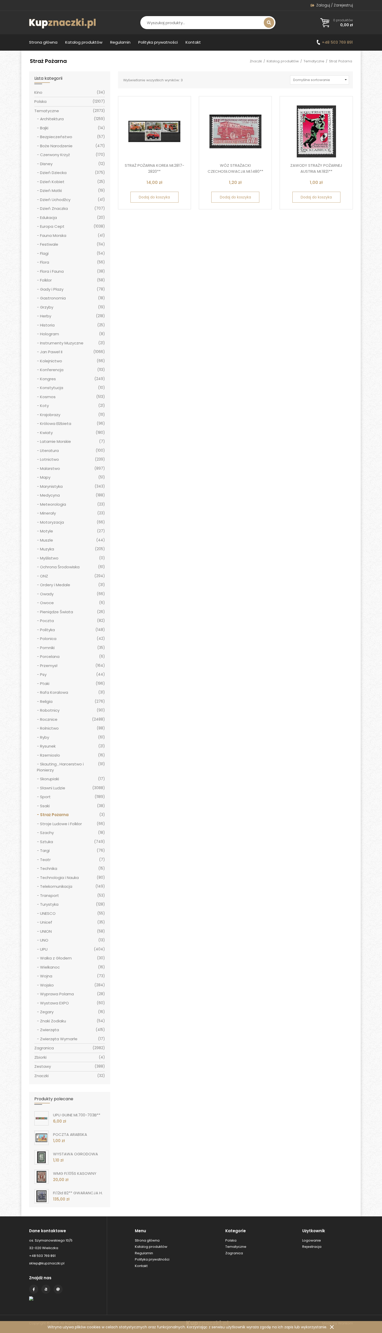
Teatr (45, 859)
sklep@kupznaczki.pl (46, 1263)
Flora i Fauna (52, 271)
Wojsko (47, 985)
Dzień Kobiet (52, 181)
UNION (46, 931)
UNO (44, 940)
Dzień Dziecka (53, 172)
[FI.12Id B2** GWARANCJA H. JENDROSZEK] (41, 1196)
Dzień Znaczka (54, 208)
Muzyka (47, 549)
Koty (44, 405)
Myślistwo (49, 558)
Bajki (44, 128)
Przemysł (48, 665)
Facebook (33, 1289)
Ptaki (44, 683)
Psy (43, 674)
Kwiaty (46, 432)
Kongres (48, 379)
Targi (45, 850)
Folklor (46, 280)
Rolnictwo (49, 728)
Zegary (47, 1012)
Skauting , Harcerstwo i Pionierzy (60, 767)
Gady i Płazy (51, 289)
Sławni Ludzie (52, 788)
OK (332, 1327)
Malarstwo (50, 468)
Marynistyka (51, 486)
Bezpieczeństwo (56, 136)
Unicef (46, 922)
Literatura (49, 450)
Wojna (46, 976)
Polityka (47, 629)
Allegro (45, 1289)
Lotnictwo (49, 459)
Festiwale (49, 244)
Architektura (52, 119)
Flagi (44, 253)
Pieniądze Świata (56, 612)
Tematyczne (314, 61)
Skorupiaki (49, 779)
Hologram (49, 334)
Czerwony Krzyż (55, 154)
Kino (38, 92)
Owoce (47, 602)
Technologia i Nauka (59, 877)
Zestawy (42, 1066)
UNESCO (48, 913)
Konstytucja (51, 387)
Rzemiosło (50, 755)
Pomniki (47, 647)
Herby (45, 316)
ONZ (44, 576)
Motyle (46, 531)
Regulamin (120, 42)
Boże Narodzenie (56, 146)
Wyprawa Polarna (57, 994)
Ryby (44, 737)
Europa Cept (52, 226)
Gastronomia (53, 298)
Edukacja (48, 217)
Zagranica (44, 1048)
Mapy (45, 477)
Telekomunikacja (56, 886)
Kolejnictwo (51, 361)
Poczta (47, 620)
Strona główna (43, 42)
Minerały (48, 513)
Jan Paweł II (51, 352)
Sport (45, 796)
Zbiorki (40, 1057)
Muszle (46, 540)
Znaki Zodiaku (53, 1021)
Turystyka (49, 904)
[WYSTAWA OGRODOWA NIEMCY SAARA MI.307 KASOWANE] (41, 1157)
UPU (44, 949)
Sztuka (46, 841)
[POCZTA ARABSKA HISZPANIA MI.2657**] (41, 1138)
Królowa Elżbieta (55, 423)
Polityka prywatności (158, 42)
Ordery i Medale (55, 585)
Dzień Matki (51, 190)
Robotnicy (50, 710)
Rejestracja (311, 1246)
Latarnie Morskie (55, 441)
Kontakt (193, 42)
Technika (48, 868)
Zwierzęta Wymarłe (58, 1039)
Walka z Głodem (56, 958)
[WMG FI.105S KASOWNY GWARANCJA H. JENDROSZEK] (41, 1177)
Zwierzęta (49, 1029)
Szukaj (269, 22)
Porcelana (50, 656)
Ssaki (45, 806)
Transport (49, 895)
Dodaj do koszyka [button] (154, 197)
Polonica (48, 638)
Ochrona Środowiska (60, 567)
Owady (47, 594)
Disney (46, 163)
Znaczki (256, 61)
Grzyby (46, 307)
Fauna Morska (53, 235)
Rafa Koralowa (54, 692)
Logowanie (311, 1240)
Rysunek (48, 746)
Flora (44, 262)
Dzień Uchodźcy (55, 199)
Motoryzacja (52, 522)
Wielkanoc (50, 967)
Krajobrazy (50, 414)
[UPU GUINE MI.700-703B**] (41, 1118)
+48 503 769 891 (337, 42)
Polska (40, 101)
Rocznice (48, 719)
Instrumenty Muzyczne (61, 343)
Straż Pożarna (54, 814)
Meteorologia (53, 504)
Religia (46, 701)
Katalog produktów (83, 42)
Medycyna (50, 495)
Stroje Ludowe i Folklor (61, 824)
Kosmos (48, 396)
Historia (47, 325)
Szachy (47, 832)
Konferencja (51, 369)
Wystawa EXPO (54, 1003)
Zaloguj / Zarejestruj (334, 5)
